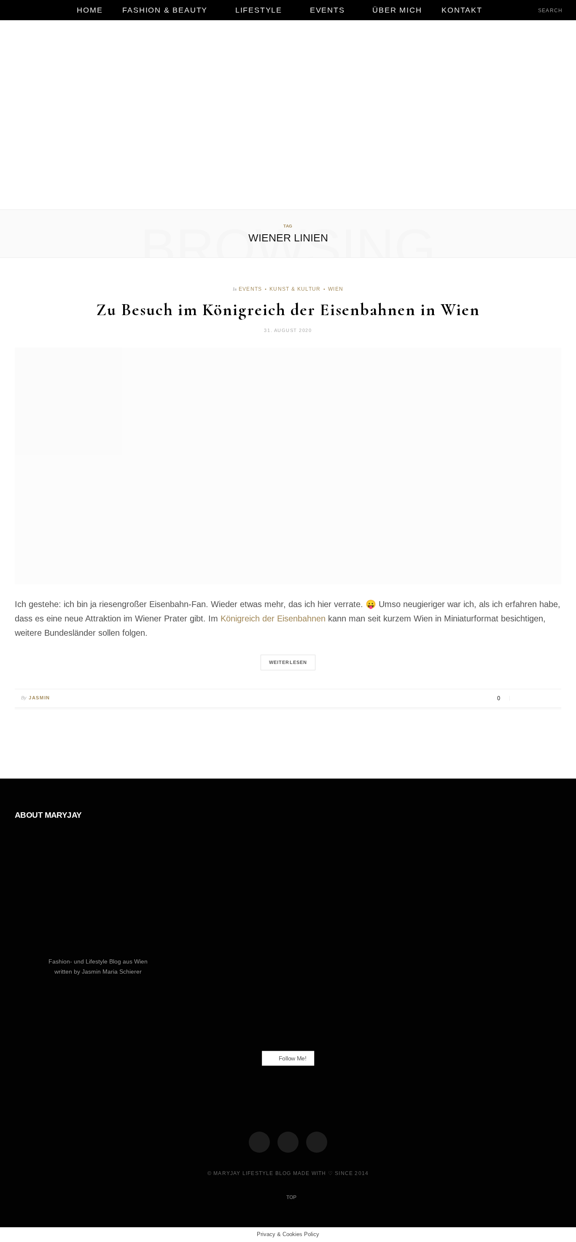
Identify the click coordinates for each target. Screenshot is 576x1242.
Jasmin (39, 697)
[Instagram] (288, 1142)
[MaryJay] (288, 116)
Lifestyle (258, 10)
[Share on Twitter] (531, 698)
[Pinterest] (542, 698)
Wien (335, 289)
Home (89, 10)
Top (290, 1197)
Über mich (397, 10)
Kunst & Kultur (294, 289)
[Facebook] (259, 1142)
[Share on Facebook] (521, 698)
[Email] (552, 698)
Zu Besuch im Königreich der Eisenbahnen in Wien (288, 310)
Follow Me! (292, 1058)
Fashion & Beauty (164, 10)
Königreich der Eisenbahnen (273, 618)
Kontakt (461, 10)
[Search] (531, 10)
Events (327, 10)
